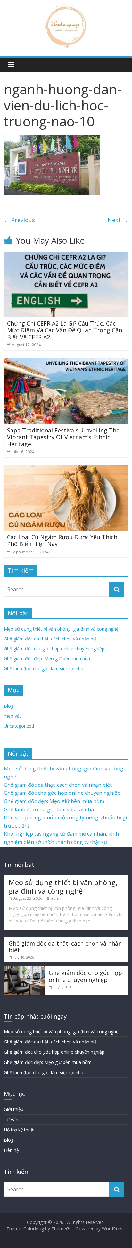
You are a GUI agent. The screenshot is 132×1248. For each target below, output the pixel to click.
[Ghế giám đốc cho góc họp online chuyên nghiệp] (24, 969)
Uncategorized (19, 726)
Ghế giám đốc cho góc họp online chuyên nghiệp (54, 649)
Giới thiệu (13, 1109)
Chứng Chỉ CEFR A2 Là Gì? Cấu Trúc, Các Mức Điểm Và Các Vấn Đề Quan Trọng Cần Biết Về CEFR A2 (64, 330)
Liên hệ (11, 1150)
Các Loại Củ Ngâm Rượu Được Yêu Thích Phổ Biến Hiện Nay (62, 540)
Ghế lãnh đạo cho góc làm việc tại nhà (43, 668)
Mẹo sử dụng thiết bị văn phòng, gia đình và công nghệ (61, 629)
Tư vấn (11, 1119)
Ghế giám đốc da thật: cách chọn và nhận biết (51, 639)
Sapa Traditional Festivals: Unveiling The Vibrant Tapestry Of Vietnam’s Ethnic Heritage (63, 437)
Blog (8, 706)
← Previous (19, 220)
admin (56, 898)
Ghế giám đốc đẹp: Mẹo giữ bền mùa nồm (48, 659)
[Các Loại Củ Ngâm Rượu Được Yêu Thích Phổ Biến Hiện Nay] (66, 469)
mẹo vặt (12, 716)
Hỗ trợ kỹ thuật (19, 1130)
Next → (118, 220)
